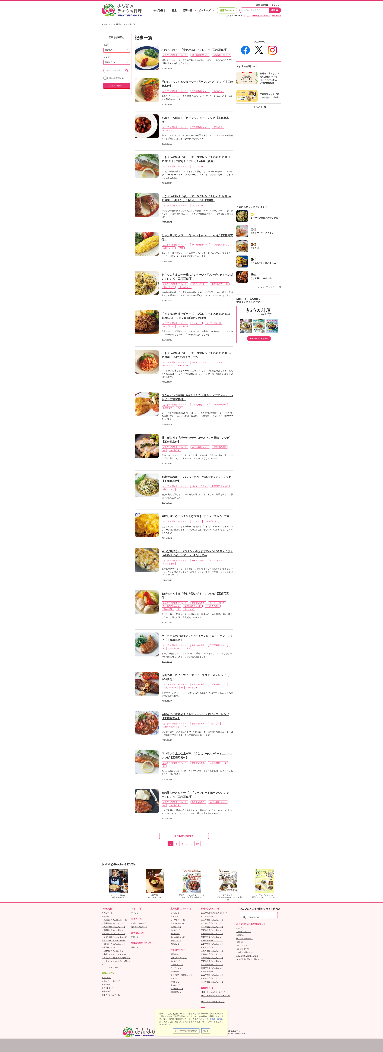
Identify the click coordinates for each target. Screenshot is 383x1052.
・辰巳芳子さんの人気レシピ (113, 944)
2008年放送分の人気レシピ (212, 923)
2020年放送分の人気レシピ (212, 965)
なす (248, 16)
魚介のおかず (184, 287)
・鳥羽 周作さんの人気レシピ (114, 940)
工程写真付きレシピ (221, 55)
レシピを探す (158, 10)
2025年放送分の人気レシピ (212, 982)
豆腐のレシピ (176, 927)
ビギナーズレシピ (138, 923)
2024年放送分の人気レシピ (212, 978)
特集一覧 (134, 947)
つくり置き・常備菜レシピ (181, 975)
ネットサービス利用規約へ (186, 1031)
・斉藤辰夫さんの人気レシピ (113, 930)
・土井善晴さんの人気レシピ (113, 923)
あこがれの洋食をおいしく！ (175, 55)
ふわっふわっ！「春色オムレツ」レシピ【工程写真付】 (195, 49)
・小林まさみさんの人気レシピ (114, 954)
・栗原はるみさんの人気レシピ (114, 920)
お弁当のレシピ (177, 965)
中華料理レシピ (177, 989)
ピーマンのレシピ (178, 920)
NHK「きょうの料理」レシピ (213, 992)
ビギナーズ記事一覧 (139, 927)
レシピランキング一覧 (270, 287)
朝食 (181, 248)
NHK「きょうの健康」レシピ (213, 1002)
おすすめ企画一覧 (259, 107)
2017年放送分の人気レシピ (212, 954)
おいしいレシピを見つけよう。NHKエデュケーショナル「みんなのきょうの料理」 (122, 10)
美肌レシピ (106, 984)
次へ (198, 844)
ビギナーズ (205, 10)
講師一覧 (105, 916)
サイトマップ (241, 945)
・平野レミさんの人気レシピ (113, 947)
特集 (174, 10)
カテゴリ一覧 (107, 913)
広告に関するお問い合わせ (247, 956)
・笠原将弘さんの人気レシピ (113, 934)
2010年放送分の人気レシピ (212, 930)
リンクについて (242, 949)
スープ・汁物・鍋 (213, 323)
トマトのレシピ (177, 916)
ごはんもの (196, 323)
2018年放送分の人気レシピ (212, 958)
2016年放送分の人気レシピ (212, 951)
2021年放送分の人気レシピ (212, 968)
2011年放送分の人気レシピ (212, 934)
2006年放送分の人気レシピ (212, 916)
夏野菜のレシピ (177, 954)
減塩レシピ (106, 978)
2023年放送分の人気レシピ (212, 975)
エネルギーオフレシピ (111, 981)
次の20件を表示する (184, 836)
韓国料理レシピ (177, 992)
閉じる (206, 1031)
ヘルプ (239, 928)
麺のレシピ (175, 961)
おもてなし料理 (198, 603)
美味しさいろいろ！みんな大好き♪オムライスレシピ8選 (195, 516)
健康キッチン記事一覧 (111, 995)
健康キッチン (227, 10)
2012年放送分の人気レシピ (212, 937)
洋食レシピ (175, 985)
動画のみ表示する (115, 78)
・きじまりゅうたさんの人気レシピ (116, 958)
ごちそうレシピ (177, 968)
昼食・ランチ (168, 248)
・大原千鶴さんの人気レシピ (113, 927)
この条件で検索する (117, 86)
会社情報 (240, 942)
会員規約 (240, 935)
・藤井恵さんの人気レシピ (112, 951)
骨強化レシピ (107, 988)
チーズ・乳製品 (198, 561)
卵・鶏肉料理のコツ (200, 55)
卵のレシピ (175, 930)
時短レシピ (175, 971)
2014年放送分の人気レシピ (212, 944)
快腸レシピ (106, 991)
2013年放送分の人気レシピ (212, 940)
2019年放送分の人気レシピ (212, 961)
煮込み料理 (217, 127)
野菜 (179, 408)
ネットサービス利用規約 (211, 1019)
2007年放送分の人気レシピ (212, 920)
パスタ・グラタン (199, 284)
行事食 (187, 648)
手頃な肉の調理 (219, 405)
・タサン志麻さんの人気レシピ (114, 937)
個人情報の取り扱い (244, 939)
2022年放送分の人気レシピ (212, 971)
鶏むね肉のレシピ (178, 937)
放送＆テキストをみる (259, 339)
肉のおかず (217, 91)
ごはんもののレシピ (179, 958)
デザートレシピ (177, 978)
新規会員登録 (262, 5)
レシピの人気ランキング (111, 967)
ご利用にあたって (243, 932)
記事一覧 (187, 10)
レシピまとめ (197, 166)
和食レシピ (175, 982)
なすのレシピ (176, 913)
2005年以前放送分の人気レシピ (214, 913)
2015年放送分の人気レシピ (212, 947)
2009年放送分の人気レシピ (212, 927)
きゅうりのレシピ (178, 923)
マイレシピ (276, 5)
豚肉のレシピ (176, 944)
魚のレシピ (175, 934)
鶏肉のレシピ (176, 940)
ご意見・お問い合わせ (245, 952)
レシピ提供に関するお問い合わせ (249, 959)
